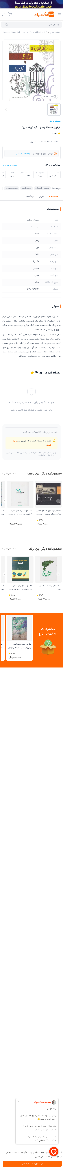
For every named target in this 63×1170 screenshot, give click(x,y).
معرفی (41, 196)
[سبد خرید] (10, 14)
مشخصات (53, 196)
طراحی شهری (26, 188)
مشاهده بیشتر (10, 473)
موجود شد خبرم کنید (30, 1163)
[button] (5, 501)
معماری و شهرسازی (42, 188)
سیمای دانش (55, 121)
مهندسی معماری (12, 188)
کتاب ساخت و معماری (40, 141)
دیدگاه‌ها (30, 196)
